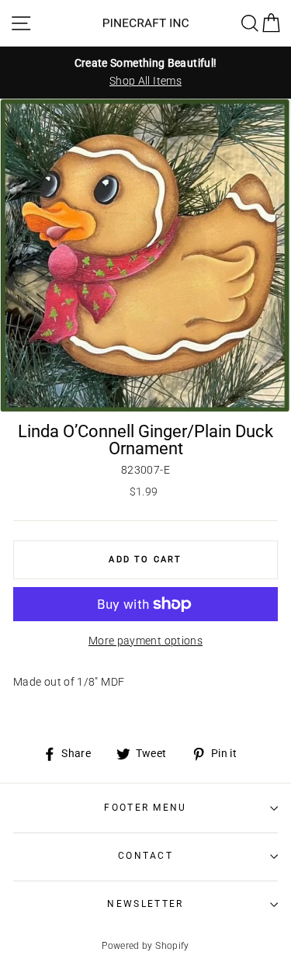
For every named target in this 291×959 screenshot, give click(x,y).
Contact (145, 855)
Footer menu (145, 807)
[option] (145, 72)
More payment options (145, 641)
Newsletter (145, 903)
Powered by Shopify (145, 945)
